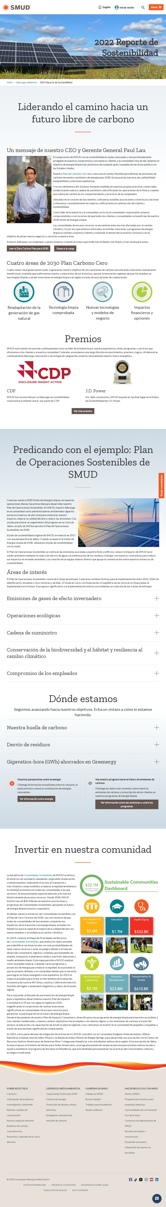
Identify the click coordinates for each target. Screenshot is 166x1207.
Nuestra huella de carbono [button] (37, 727)
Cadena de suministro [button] (32, 632)
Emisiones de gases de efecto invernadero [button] (54, 598)
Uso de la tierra (132, 1115)
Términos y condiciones (63, 1185)
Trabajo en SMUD (94, 1093)
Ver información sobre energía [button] (36, 798)
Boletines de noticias (17, 1126)
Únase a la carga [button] (65, 248)
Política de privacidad (35, 1185)
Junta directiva (14, 1131)
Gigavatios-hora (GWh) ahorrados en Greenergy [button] (62, 761)
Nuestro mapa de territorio (20, 1120)
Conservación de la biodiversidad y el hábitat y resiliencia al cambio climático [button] (74, 652)
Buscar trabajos (93, 1099)
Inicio (9, 82)
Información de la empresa (20, 1099)
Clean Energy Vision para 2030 (61, 1093)
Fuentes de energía (56, 1099)
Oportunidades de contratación (141, 1109)
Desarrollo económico (136, 1142)
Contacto (12, 1093)
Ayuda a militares (93, 1109)
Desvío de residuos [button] (28, 744)
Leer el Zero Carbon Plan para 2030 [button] (28, 248)
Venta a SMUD (132, 1093)
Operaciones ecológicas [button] (33, 615)
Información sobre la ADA (94, 1185)
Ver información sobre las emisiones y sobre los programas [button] (127, 804)
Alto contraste (80, 1190)
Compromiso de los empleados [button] (42, 673)
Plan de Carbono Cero (75, 173)
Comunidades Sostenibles (38, 875)
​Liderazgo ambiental (26, 82)
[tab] (83, 598)
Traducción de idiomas (55, 1190)
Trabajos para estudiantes (98, 1104)
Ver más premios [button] (83, 410)
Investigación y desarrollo (20, 1104)
